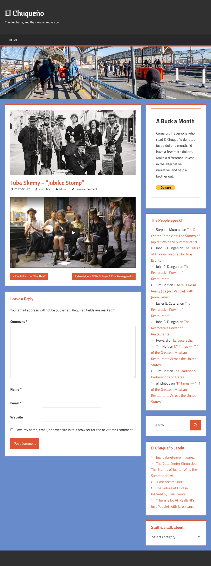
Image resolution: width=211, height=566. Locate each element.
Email (15, 403)
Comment (18, 321)
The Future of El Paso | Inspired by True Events (175, 254)
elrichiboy (44, 189)
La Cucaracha (183, 340)
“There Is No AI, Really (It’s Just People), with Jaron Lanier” (174, 291)
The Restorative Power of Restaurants (170, 273)
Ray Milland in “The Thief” (30, 277)
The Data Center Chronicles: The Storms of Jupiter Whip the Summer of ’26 (175, 236)
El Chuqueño (24, 13)
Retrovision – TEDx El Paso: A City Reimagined (103, 277)
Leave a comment (86, 189)
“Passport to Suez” (170, 482)
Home (13, 39)
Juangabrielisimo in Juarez (175, 457)
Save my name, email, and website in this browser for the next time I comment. (74, 430)
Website (16, 417)
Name (16, 389)
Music (63, 189)
